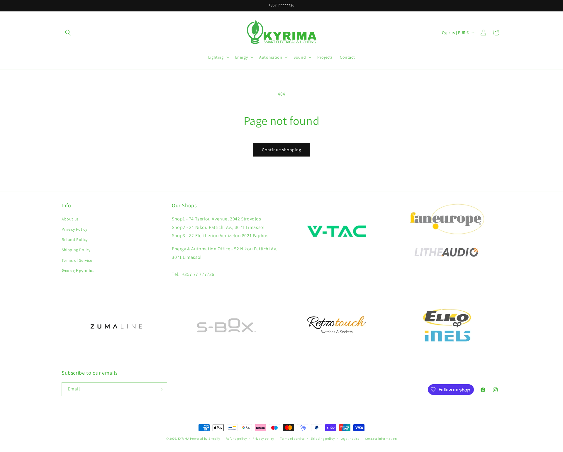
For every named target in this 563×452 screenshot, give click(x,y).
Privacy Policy (74, 229)
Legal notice (349, 438)
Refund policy (236, 438)
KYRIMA (183, 438)
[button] (68, 32)
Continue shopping (281, 149)
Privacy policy (263, 438)
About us (70, 219)
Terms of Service (77, 260)
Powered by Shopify (205, 438)
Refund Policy (75, 239)
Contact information (381, 438)
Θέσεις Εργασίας (78, 270)
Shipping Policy (76, 249)
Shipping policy (323, 438)
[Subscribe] (160, 389)
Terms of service (292, 438)
